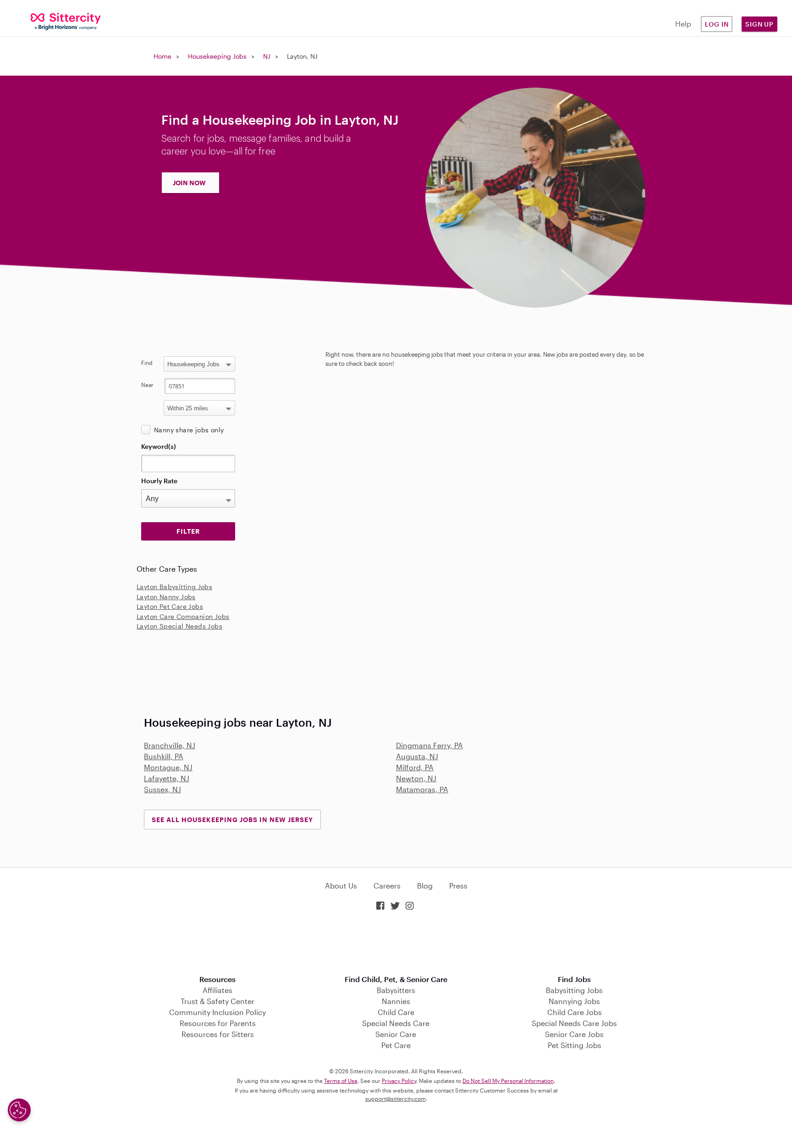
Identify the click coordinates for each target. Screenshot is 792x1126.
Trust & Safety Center (217, 1001)
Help (683, 23)
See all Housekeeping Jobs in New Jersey (232, 819)
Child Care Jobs (574, 1012)
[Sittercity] (66, 21)
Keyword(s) (158, 446)
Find (147, 362)
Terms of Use (341, 1080)
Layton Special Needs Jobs (179, 626)
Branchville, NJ (169, 745)
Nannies (396, 1001)
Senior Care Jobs (574, 1034)
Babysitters (396, 990)
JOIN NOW (189, 183)
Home (162, 56)
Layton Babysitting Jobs (174, 587)
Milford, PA (415, 767)
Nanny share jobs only (189, 430)
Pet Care (396, 1045)
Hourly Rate (159, 481)
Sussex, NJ (162, 789)
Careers (387, 885)
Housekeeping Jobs (217, 56)
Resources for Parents (218, 1023)
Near (147, 384)
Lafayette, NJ (166, 778)
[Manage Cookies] (19, 1109)
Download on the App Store (396, 944)
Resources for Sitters (218, 1034)
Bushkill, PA (163, 756)
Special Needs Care (395, 1023)
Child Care (396, 1012)
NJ (266, 56)
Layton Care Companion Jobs (183, 616)
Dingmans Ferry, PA (429, 745)
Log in (717, 24)
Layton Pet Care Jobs (170, 606)
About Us (341, 885)
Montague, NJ (168, 767)
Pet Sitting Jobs (574, 1045)
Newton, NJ (416, 778)
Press (458, 885)
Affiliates (217, 990)
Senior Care (395, 1034)
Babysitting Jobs (574, 990)
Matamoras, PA (422, 789)
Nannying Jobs (574, 1001)
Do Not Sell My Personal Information (508, 1080)
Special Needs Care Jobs (574, 1023)
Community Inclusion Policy (217, 1012)
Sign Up (759, 24)
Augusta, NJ (417, 756)
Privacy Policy (399, 1080)
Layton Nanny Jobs (166, 597)
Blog (425, 885)
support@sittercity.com (395, 1098)
